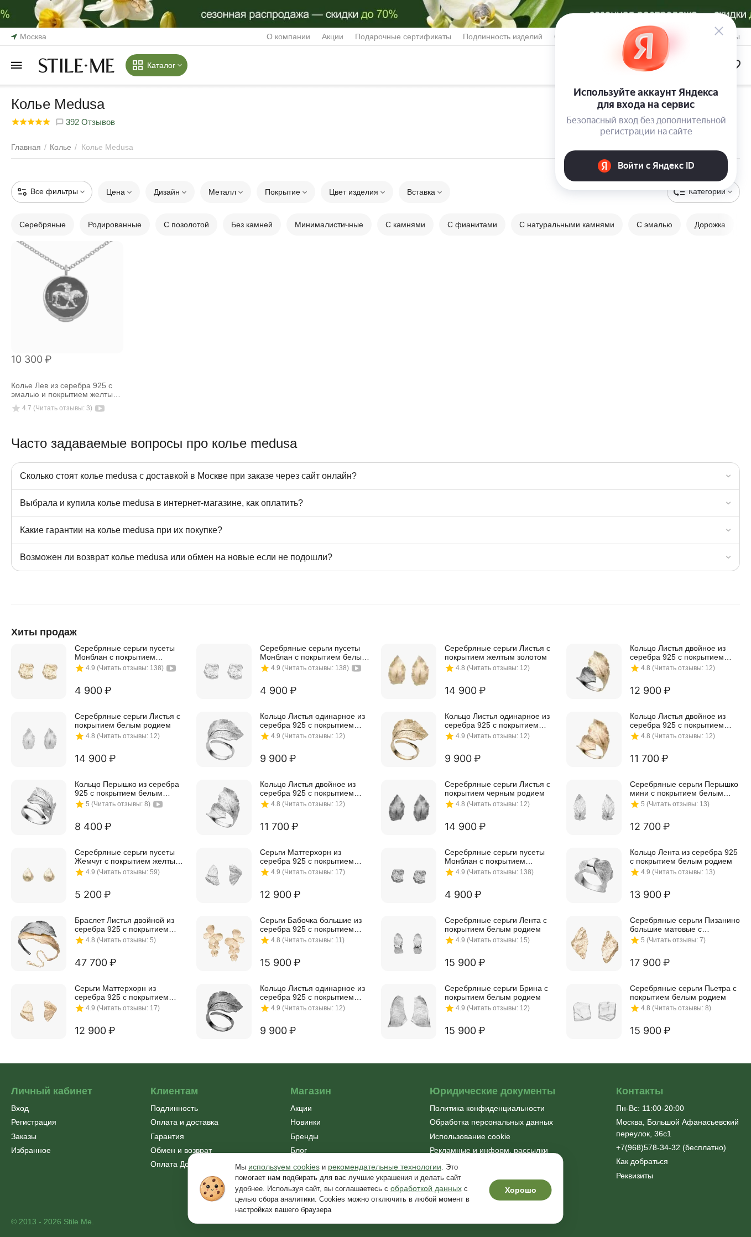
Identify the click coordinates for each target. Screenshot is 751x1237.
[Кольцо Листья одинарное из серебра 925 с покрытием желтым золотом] (408, 739)
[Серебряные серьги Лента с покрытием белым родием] (408, 943)
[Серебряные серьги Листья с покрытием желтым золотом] (408, 671)
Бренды (304, 1136)
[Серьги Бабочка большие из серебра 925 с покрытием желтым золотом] (224, 943)
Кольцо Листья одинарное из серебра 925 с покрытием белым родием (312, 720)
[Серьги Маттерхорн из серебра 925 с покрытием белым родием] (224, 875)
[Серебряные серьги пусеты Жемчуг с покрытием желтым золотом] (38, 875)
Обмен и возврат (181, 1150)
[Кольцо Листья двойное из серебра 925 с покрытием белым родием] (224, 807)
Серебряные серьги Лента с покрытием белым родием (496, 924)
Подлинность (174, 1108)
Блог (298, 1150)
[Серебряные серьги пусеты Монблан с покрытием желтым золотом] (38, 671)
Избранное (31, 1150)
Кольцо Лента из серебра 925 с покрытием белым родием (684, 856)
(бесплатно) (671, 1147)
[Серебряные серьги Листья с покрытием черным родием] (408, 807)
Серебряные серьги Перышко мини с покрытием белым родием (684, 788)
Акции (332, 36)
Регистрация (33, 1122)
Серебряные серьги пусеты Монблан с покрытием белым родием (313, 652)
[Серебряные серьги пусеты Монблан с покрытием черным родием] (408, 875)
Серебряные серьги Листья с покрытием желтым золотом (497, 652)
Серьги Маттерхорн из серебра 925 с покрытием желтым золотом (122, 992)
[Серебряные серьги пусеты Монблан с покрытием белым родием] (224, 671)
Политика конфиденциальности (487, 1108)
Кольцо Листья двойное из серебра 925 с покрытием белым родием (308, 788)
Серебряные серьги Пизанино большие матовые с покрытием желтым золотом (685, 924)
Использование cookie (470, 1136)
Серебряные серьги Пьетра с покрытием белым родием (683, 992)
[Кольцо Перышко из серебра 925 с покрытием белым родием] (38, 807)
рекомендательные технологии (384, 1166)
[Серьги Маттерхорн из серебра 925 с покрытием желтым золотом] (38, 1011)
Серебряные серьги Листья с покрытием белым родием (127, 720)
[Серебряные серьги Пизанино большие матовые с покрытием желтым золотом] (594, 943)
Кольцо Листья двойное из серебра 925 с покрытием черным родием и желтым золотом (678, 652)
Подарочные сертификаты (403, 36)
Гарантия (167, 1136)
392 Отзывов (89, 122)
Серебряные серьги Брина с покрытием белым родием (496, 992)
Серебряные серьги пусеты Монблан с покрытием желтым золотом (125, 652)
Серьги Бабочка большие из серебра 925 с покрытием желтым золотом (311, 924)
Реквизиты (634, 1175)
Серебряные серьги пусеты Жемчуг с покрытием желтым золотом (128, 856)
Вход (20, 1108)
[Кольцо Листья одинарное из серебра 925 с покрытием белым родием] (224, 739)
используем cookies (284, 1166)
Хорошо (520, 1190)
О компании (288, 36)
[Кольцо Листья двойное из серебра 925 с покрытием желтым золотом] (594, 739)
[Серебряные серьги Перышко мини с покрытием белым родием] (594, 807)
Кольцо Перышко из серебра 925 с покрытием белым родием (127, 788)
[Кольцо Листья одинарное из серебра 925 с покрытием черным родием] (224, 1011)
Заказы (23, 1136)
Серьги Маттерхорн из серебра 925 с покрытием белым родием (307, 856)
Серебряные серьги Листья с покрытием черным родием (497, 788)
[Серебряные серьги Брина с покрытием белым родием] (408, 1011)
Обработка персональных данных (491, 1122)
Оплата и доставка (184, 1122)
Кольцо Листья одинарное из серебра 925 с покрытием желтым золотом (497, 720)
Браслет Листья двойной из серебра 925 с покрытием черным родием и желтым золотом (124, 924)
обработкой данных (426, 1188)
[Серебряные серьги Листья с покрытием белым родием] (38, 739)
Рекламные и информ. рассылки (489, 1150)
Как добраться (642, 1161)
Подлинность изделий (503, 36)
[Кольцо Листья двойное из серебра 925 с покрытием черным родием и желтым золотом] (594, 671)
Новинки (305, 1122)
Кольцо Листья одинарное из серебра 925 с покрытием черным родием (312, 992)
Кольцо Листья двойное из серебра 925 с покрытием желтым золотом (678, 720)
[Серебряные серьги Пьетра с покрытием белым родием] (594, 1011)
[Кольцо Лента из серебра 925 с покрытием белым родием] (594, 875)
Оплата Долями (179, 1164)
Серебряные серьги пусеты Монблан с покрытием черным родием (495, 856)
